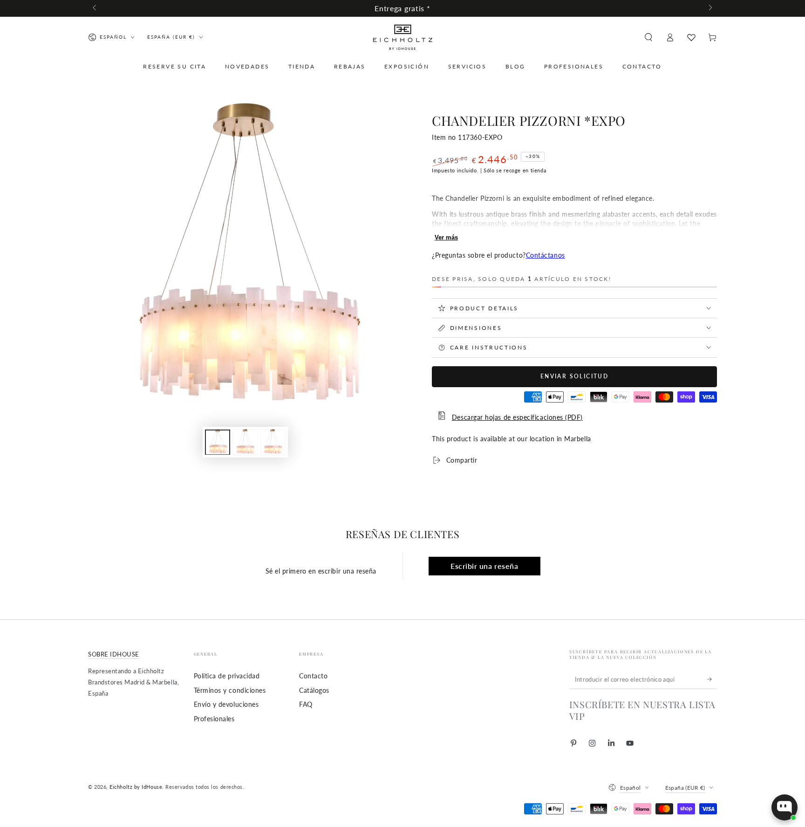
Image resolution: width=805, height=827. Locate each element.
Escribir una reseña (484, 565)
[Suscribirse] (712, 679)
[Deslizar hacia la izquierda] (95, 8)
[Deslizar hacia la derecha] (710, 8)
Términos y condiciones (230, 690)
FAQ (306, 704)
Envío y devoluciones (226, 704)
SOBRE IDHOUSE (113, 654)
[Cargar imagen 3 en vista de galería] (273, 442)
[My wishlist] (691, 37)
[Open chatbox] (784, 807)
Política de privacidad (227, 676)
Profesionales (214, 719)
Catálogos (314, 690)
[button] (648, 37)
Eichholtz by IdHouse (135, 787)
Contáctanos (545, 255)
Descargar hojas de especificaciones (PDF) (517, 417)
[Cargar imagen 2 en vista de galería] (245, 442)
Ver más (446, 237)
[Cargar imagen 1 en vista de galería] (217, 442)
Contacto (313, 676)
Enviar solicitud (574, 376)
